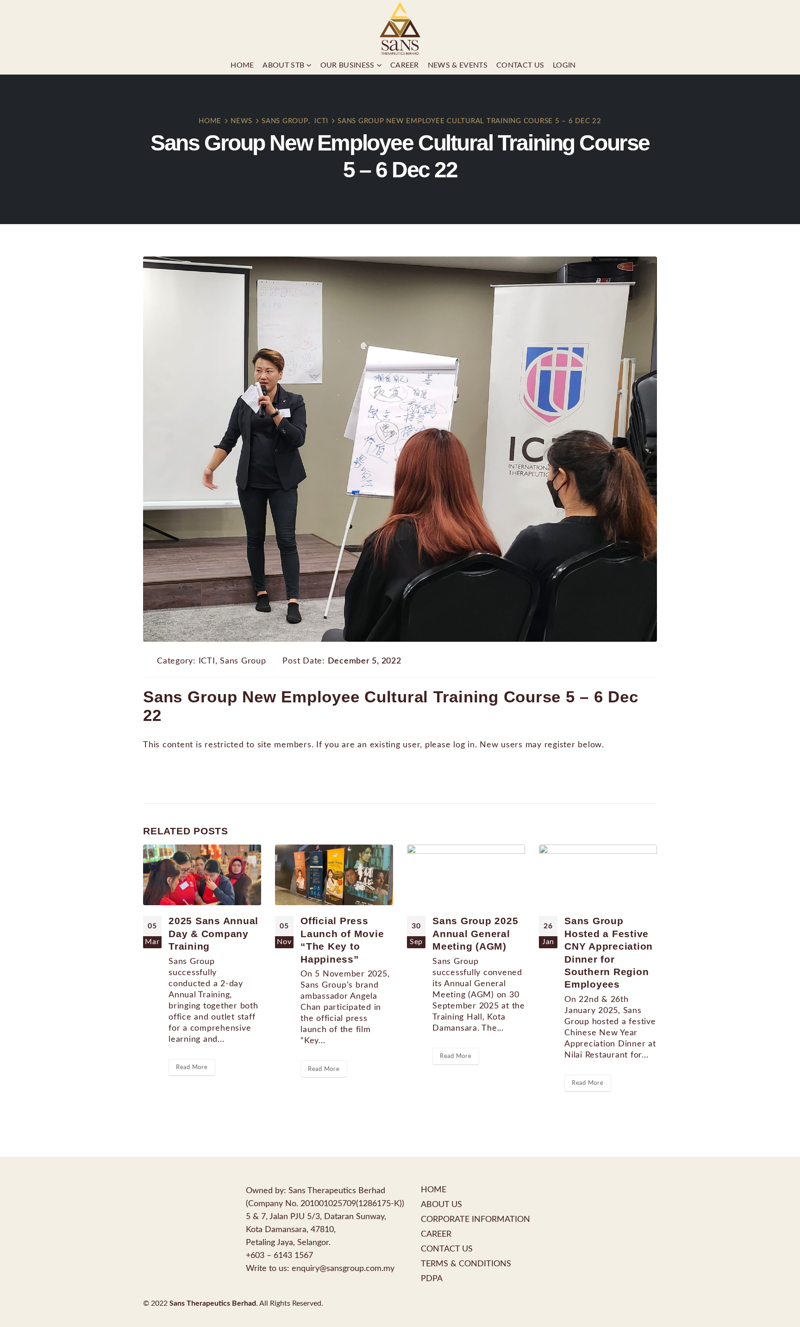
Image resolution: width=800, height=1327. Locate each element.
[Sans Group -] (400, 28)
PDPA (432, 1279)
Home (242, 65)
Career (404, 65)
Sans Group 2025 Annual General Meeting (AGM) (475, 933)
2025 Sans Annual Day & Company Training (213, 933)
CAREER (436, 1234)
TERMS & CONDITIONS (466, 1264)
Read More (192, 1067)
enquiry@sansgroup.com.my (343, 1268)
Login (564, 65)
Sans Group (243, 661)
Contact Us (520, 65)
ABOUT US (441, 1204)
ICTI (207, 661)
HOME (433, 1190)
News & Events (458, 65)
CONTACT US (447, 1249)
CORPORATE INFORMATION (475, 1219)
